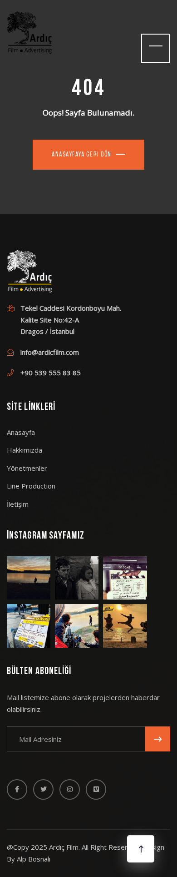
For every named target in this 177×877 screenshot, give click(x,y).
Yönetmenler (27, 468)
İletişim (18, 504)
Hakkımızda (24, 449)
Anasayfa (21, 432)
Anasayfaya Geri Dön (82, 154)
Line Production (31, 485)
